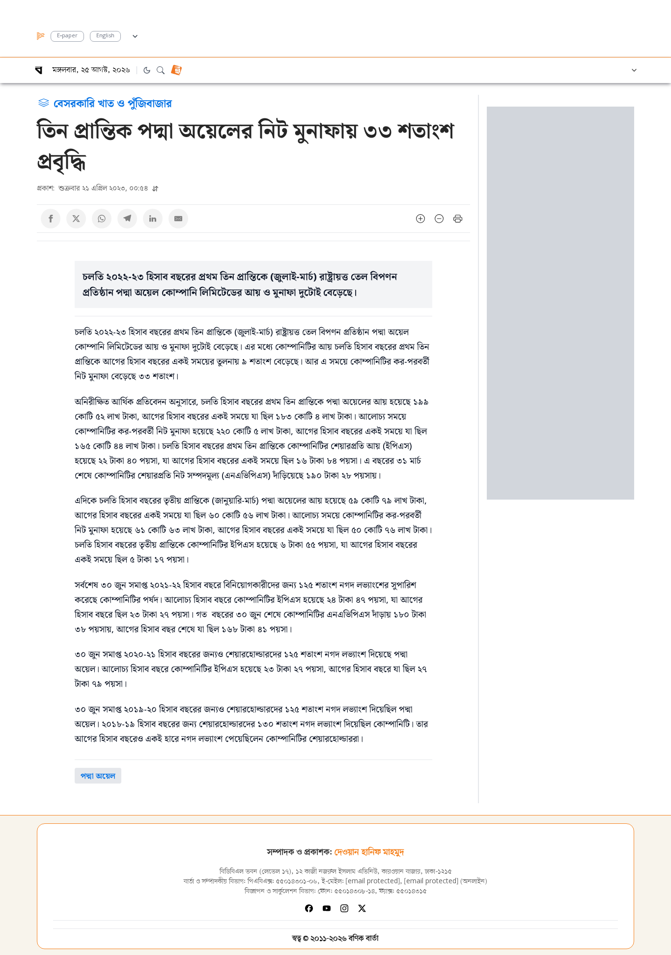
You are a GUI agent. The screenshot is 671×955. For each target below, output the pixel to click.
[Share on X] (76, 218)
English (105, 36)
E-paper (67, 36)
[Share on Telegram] (127, 218)
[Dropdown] (135, 34)
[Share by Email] (178, 218)
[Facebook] (309, 908)
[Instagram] (344, 908)
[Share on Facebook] (50, 218)
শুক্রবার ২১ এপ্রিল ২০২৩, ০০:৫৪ (93, 188)
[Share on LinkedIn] (153, 218)
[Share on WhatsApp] (102, 218)
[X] (362, 908)
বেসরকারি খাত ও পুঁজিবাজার (113, 102)
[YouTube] (327, 908)
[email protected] (373, 881)
